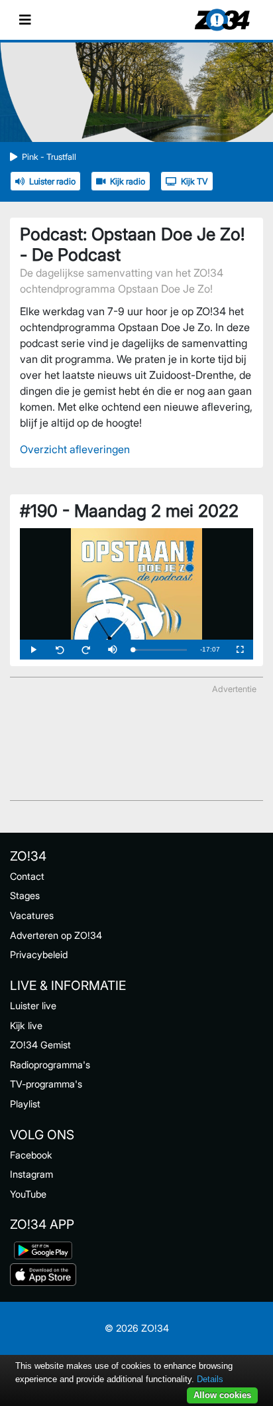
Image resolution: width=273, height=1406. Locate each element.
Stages (25, 895)
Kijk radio (127, 181)
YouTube (28, 1194)
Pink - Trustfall (49, 157)
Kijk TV (194, 181)
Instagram (31, 1174)
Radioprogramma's (50, 1064)
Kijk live (26, 1025)
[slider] (160, 650)
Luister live (33, 1005)
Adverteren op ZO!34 (56, 935)
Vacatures (32, 915)
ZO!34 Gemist (40, 1044)
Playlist (25, 1103)
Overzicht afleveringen (75, 449)
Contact (27, 876)
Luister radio (52, 181)
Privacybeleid (39, 954)
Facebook (31, 1154)
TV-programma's (46, 1084)
